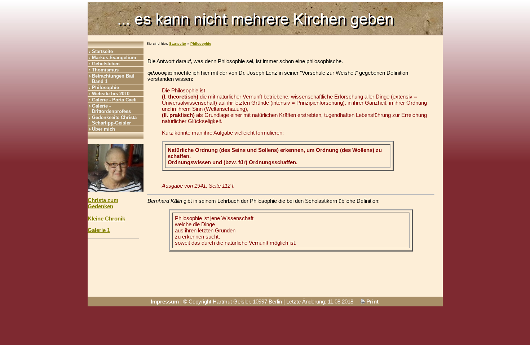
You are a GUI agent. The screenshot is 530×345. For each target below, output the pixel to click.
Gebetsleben (106, 63)
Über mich (103, 129)
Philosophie (105, 87)
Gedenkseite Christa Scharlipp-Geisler (114, 120)
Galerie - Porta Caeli (114, 99)
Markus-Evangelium (114, 57)
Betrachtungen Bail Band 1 (113, 78)
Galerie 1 (99, 230)
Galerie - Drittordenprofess (111, 108)
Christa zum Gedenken (103, 203)
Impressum (165, 301)
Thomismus (105, 70)
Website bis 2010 (110, 93)
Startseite (102, 51)
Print (372, 301)
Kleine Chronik (106, 218)
